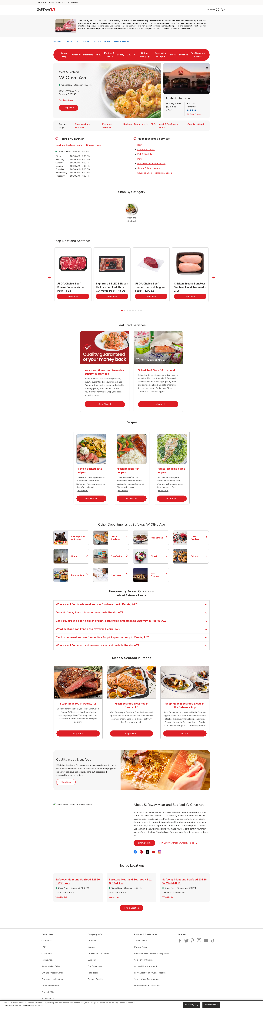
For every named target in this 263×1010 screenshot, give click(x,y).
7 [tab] (138, 310)
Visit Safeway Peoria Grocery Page (178, 843)
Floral (158, 556)
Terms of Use (140, 940)
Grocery (42, 2)
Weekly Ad (61, 897)
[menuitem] (64, 54)
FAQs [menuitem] (153, 124)
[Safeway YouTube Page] (206, 942)
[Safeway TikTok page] (212, 942)
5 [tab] (133, 310)
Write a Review (194, 114)
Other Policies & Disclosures (147, 985)
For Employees (95, 966)
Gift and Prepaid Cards (52, 972)
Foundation (93, 972)
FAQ (44, 947)
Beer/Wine (118, 556)
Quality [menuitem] (191, 124)
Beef (139, 144)
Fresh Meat (158, 538)
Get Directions (66, 100)
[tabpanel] (73, 274)
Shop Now (69, 107)
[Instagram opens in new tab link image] (199, 942)
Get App (194, 733)
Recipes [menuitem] (127, 124)
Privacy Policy (140, 947)
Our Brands (47, 953)
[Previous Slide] (49, 277)
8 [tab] (141, 310)
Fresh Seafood (118, 538)
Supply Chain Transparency (146, 979)
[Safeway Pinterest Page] (192, 942)
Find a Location (133, 907)
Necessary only (191, 1005)
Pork (139, 158)
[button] (212, 10)
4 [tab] (130, 310)
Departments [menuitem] (141, 124)
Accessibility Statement (145, 966)
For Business (72, 2)
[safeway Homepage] (46, 10)
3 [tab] (127, 310)
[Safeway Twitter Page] (186, 942)
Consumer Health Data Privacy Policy (151, 953)
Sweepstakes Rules (51, 966)
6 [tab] (135, 310)
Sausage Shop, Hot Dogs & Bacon (154, 172)
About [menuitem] (200, 124)
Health (51, 2)
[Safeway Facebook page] (180, 942)
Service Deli (78, 575)
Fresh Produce (198, 538)
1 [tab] (122, 310)
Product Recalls (95, 979)
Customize (9, 1005)
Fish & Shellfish (145, 154)
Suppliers (92, 960)
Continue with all (211, 1005)
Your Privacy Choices (143, 960)
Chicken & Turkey (146, 149)
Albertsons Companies (98, 953)
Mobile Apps (47, 960)
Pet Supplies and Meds (78, 538)
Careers (91, 947)
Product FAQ (48, 992)
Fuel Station (158, 575)
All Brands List (48, 998)
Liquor (78, 556)
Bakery (198, 556)
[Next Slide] (214, 277)
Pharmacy (60, 2)
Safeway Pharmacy (50, 985)
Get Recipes (95, 498)
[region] (131, 1005)
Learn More (164, 404)
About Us (92, 940)
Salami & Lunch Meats (148, 168)
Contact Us (47, 940)
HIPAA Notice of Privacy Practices (150, 972)
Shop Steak (86, 733)
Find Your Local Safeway (53, 979)
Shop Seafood (139, 733)
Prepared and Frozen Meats (151, 163)
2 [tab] (124, 310)
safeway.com (146, 842)
